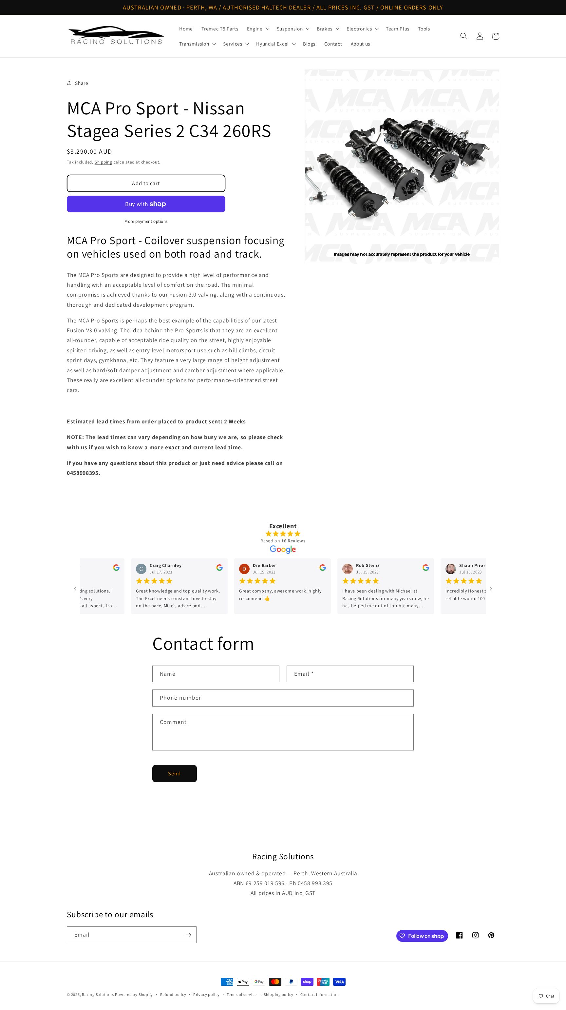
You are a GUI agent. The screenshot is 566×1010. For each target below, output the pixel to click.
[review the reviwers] (99, 569)
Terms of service (241, 994)
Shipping (103, 162)
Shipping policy (278, 994)
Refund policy (173, 994)
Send (174, 773)
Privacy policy (206, 994)
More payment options (146, 221)
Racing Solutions (98, 994)
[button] (258, 28)
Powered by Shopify (134, 994)
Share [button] (81, 83)
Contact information (319, 994)
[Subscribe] (188, 934)
